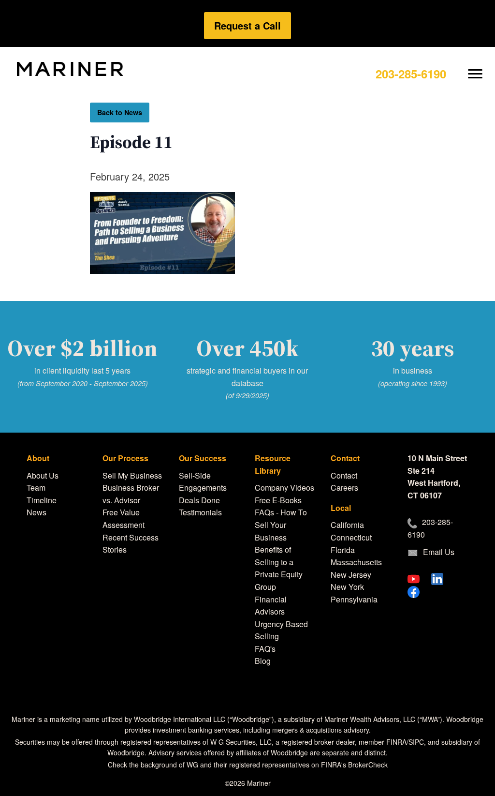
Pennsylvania (354, 599)
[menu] (475, 66)
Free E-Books (278, 500)
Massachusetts (356, 562)
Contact (344, 475)
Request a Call (247, 25)
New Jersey (351, 574)
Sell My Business (132, 475)
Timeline (42, 500)
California (347, 524)
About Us (42, 475)
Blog (263, 660)
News (36, 512)
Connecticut (351, 537)
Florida (343, 550)
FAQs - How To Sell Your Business (281, 524)
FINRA (396, 742)
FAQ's (265, 648)
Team (36, 487)
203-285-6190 (411, 73)
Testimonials (200, 512)
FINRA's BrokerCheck (354, 764)
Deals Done (199, 500)
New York (347, 586)
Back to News (119, 112)
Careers (344, 487)
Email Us (438, 551)
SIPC (416, 742)
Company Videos (284, 487)
